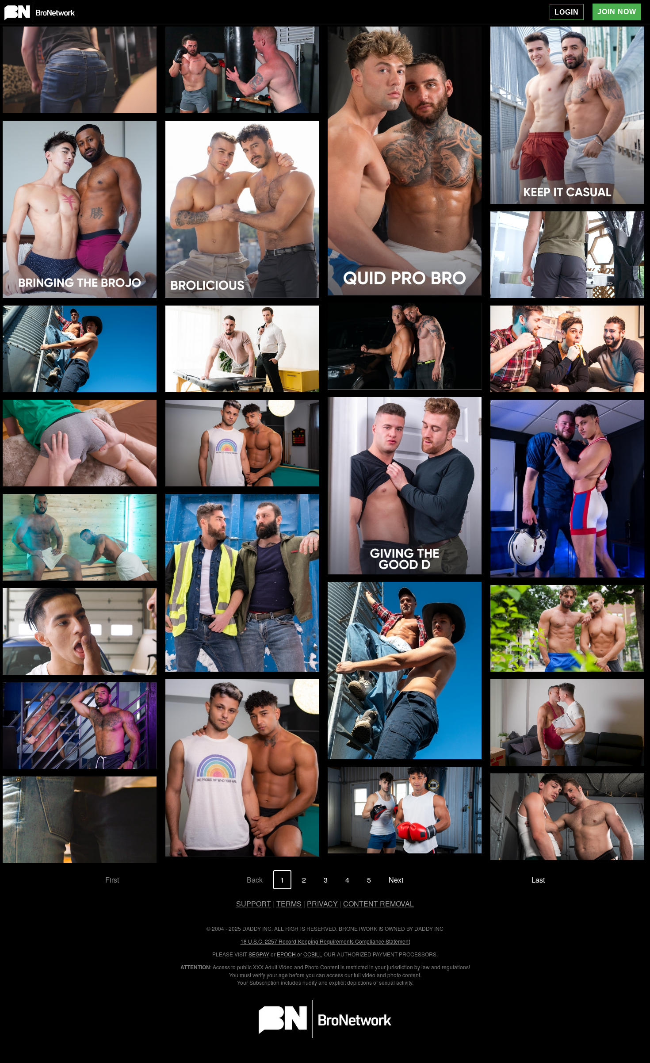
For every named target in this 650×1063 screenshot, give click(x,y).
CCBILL (312, 954)
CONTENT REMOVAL (378, 904)
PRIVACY (322, 904)
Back (255, 880)
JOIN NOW (616, 11)
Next (396, 880)
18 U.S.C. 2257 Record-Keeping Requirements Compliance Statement (325, 941)
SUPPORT (253, 904)
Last (538, 880)
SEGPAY (259, 954)
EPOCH (286, 954)
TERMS (289, 904)
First (112, 880)
